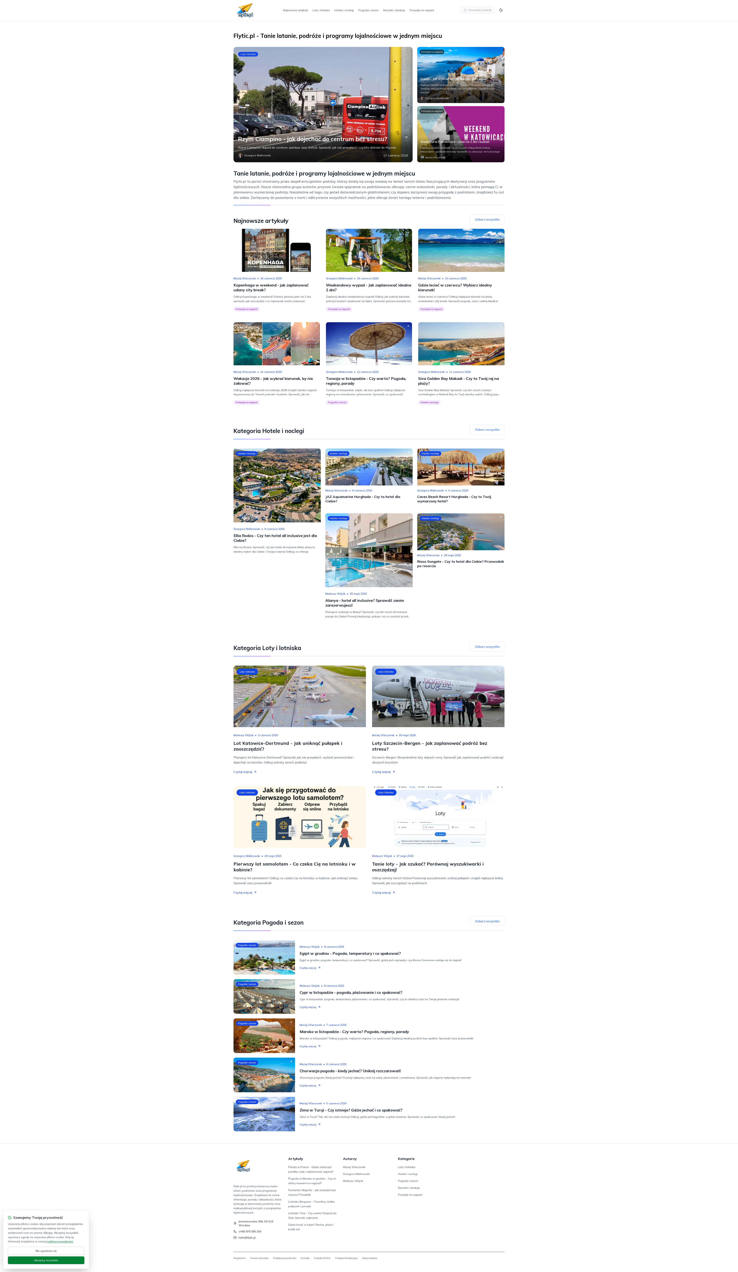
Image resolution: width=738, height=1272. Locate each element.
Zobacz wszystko (487, 219)
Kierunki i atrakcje (394, 10)
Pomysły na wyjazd (422, 10)
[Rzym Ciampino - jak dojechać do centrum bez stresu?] (323, 104)
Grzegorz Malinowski (339, 278)
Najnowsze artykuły (295, 10)
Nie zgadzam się (46, 1251)
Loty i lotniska (321, 10)
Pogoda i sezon (368, 10)
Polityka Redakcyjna (346, 1258)
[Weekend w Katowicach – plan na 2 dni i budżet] (460, 134)
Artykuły (295, 1158)
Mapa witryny (369, 1258)
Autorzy (350, 1158)
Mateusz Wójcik (335, 593)
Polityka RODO (322, 1258)
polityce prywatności (60, 1241)
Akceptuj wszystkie (46, 1260)
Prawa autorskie (259, 1258)
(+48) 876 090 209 (250, 1231)
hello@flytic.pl (247, 1237)
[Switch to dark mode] (501, 10)
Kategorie (406, 1158)
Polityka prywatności (284, 1258)
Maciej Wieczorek (245, 278)
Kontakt (305, 1258)
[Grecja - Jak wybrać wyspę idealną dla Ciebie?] (460, 75)
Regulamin (240, 1258)
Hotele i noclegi (344, 10)
